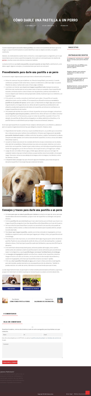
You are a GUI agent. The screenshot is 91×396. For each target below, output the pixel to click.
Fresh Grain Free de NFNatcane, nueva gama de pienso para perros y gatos (77, 66)
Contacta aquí (4, 384)
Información (64, 25)
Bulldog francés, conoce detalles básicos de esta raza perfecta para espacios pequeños (77, 87)
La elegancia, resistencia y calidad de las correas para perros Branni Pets (78, 60)
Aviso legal (69, 394)
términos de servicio (53, 338)
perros (4, 60)
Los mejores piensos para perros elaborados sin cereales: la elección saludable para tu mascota (77, 80)
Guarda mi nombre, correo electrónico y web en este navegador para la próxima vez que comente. (31, 330)
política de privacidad (38, 338)
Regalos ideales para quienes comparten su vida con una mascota (76, 73)
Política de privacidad (80, 394)
